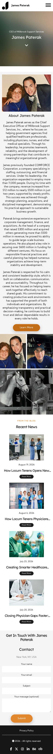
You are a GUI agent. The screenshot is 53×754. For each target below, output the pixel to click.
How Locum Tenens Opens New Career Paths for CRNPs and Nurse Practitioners (26, 471)
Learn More (26, 327)
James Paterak (21, 5)
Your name (26, 664)
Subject (26, 686)
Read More (26, 476)
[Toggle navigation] (47, 5)
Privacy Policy (27, 731)
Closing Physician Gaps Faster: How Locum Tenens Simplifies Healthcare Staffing (26, 616)
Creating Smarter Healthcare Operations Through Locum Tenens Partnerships (26, 567)
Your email (26, 675)
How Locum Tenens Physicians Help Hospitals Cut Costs (26, 519)
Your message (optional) (26, 697)
